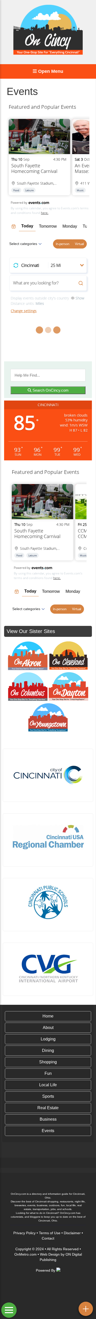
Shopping (48, 1062)
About (48, 1027)
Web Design (50, 1254)
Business (48, 1119)
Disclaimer (72, 1233)
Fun (48, 1073)
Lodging (48, 1039)
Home (48, 1016)
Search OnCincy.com (50, 390)
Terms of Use (49, 1233)
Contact (48, 1238)
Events (48, 1131)
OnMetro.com (25, 1254)
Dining (48, 1050)
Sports (48, 1096)
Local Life (48, 1085)
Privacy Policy (24, 1233)
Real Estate (48, 1108)
